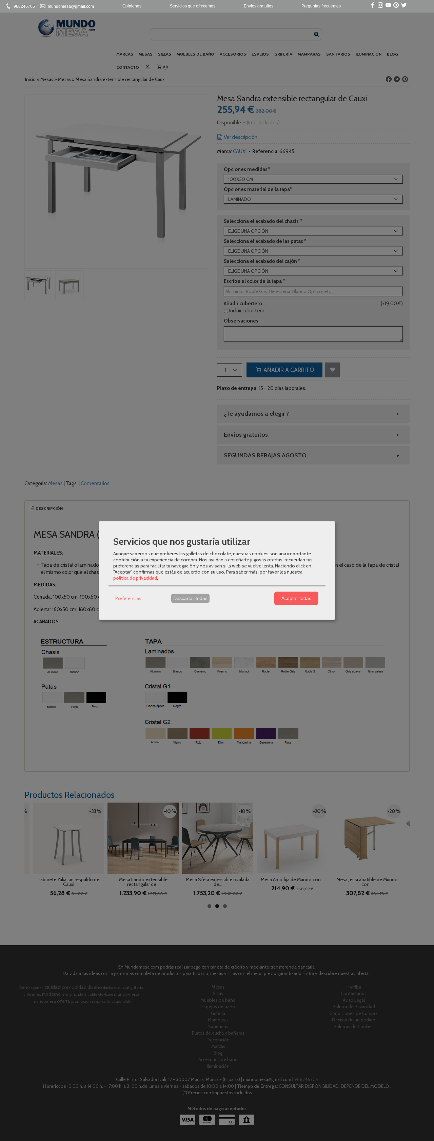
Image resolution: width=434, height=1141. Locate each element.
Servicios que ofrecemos (192, 6)
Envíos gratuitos (258, 6)
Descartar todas (190, 598)
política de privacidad (135, 578)
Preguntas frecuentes (321, 6)
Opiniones (131, 6)
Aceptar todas (296, 598)
